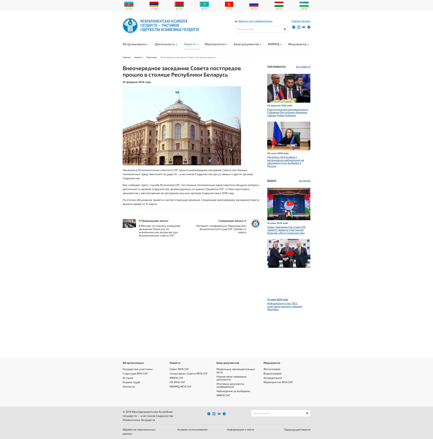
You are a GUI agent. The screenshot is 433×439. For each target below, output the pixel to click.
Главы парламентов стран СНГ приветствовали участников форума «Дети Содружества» (286, 229)
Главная (127, 57)
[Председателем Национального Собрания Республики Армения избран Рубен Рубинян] (288, 87)
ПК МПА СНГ (177, 382)
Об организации (134, 44)
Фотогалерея (272, 369)
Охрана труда (131, 382)
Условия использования (192, 429)
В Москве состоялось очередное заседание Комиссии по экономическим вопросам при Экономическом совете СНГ (159, 230)
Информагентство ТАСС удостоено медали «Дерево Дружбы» (284, 306)
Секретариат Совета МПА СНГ (189, 373)
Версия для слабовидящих (255, 21)
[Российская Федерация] (253, 3)
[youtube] (299, 27)
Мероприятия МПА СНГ (278, 382)
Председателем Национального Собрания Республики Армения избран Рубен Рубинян (287, 112)
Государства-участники (138, 369)
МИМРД (273, 44)
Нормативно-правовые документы (231, 378)
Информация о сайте (240, 429)
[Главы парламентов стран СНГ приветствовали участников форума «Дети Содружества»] (288, 203)
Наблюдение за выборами (233, 391)
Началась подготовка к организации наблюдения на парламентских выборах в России (285, 161)
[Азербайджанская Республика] (128, 3)
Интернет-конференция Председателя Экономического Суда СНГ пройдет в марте (221, 229)
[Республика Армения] (154, 3)
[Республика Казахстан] (204, 3)
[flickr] (293, 27)
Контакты (129, 386)
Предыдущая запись (154, 220)
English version (301, 21)
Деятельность (165, 44)
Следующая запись (231, 220)
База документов (246, 44)
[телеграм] (308, 27)
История (128, 377)
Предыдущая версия (297, 429)
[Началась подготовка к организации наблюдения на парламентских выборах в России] (288, 135)
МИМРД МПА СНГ (181, 386)
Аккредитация (273, 377)
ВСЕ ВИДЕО (304, 180)
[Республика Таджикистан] (279, 3)
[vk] (303, 27)
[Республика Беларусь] (179, 3)
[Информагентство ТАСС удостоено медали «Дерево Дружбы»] (288, 253)
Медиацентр (297, 44)
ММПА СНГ (176, 377)
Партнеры (151, 57)
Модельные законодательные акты (235, 370)
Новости (190, 44)
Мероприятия (215, 44)
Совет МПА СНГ (179, 369)
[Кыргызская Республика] (229, 3)
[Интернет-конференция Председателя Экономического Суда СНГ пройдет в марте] (254, 223)
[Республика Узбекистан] (304, 3)
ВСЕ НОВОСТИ (303, 66)
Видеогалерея (273, 373)
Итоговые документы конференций (230, 385)
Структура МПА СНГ (135, 373)
